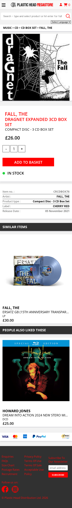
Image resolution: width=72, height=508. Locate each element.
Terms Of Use (32, 461)
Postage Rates (11, 469)
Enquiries (8, 456)
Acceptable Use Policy (34, 472)
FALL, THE (45, 28)
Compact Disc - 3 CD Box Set (51, 201)
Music (7, 28)
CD (16, 28)
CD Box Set (29, 28)
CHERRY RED (61, 206)
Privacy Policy (32, 456)
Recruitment (9, 474)
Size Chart (8, 465)
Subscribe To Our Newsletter (58, 459)
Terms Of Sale (33, 465)
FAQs (5, 461)
